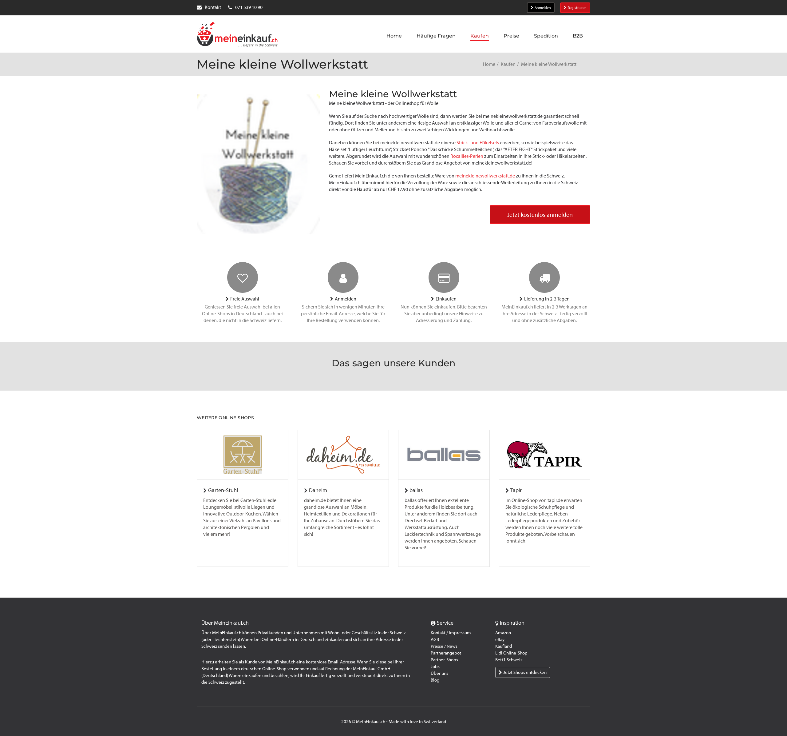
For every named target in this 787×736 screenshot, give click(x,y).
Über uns (439, 673)
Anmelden (543, 8)
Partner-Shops (444, 659)
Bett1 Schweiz (508, 659)
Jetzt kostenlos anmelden (540, 214)
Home (489, 64)
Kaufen (508, 64)
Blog (435, 680)
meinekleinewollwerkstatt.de (485, 176)
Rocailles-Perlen (466, 156)
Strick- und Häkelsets (478, 142)
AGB (435, 639)
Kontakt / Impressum (451, 632)
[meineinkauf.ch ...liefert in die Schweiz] (237, 35)
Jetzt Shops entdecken (525, 672)
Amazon (503, 632)
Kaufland (503, 646)
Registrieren (577, 8)
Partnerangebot (446, 653)
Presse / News (444, 646)
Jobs (435, 666)
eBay (499, 639)
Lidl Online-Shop (511, 653)
